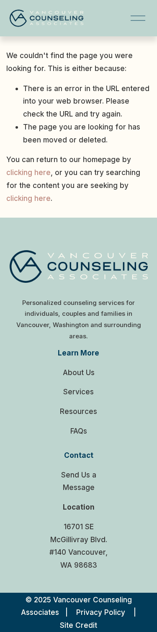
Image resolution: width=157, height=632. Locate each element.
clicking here (28, 172)
